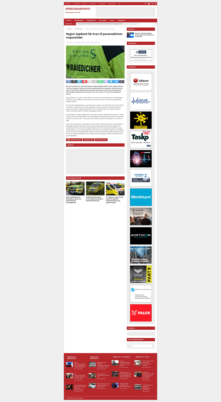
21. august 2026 (101, 388)
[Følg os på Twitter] (155, 3)
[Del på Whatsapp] (100, 81)
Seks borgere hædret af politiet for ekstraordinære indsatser (148, 363)
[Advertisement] (125, 12)
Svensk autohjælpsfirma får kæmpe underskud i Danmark (125, 363)
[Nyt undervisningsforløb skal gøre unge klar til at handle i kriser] (69, 375)
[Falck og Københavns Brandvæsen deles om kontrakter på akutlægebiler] (75, 188)
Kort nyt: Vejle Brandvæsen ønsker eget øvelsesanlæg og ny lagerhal (144, 34)
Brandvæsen (79, 20)
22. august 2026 (101, 378)
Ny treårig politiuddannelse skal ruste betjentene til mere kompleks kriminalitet (148, 375)
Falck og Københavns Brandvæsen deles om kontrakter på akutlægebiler (73, 199)
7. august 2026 (124, 378)
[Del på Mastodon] (105, 81)
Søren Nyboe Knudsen (84, 42)
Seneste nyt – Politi (142, 357)
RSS (119, 3)
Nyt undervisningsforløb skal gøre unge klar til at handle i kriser (79, 376)
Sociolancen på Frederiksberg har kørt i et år (103, 375)
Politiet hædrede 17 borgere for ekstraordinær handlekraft (148, 387)
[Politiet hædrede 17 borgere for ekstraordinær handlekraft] (137, 386)
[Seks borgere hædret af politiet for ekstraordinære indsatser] (137, 362)
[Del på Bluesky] (116, 81)
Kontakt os (93, 3)
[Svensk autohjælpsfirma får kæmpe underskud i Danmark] (115, 362)
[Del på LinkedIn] (79, 81)
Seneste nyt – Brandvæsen (71, 357)
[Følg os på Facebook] (152, 3)
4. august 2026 (147, 380)
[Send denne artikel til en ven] (89, 81)
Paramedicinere (88, 139)
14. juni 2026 (124, 388)
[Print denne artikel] (95, 81)
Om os (84, 3)
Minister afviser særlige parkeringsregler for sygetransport (103, 385)
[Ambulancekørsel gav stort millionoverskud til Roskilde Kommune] (95, 188)
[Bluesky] (148, 3)
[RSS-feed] (145, 3)
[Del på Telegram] (111, 81)
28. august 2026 (101, 368)
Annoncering (111, 3)
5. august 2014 (72, 42)
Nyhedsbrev (77, 3)
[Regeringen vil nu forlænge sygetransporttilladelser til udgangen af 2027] (92, 364)
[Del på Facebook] (68, 81)
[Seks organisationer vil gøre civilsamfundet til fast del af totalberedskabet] (69, 387)
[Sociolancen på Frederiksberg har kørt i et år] (92, 375)
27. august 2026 (79, 368)
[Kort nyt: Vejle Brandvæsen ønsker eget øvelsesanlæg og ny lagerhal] (130, 35)
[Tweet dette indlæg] (74, 81)
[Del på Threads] (121, 81)
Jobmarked (121, 20)
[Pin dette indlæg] (84, 81)
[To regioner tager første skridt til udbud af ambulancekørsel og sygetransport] (115, 188)
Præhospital (91, 20)
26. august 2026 (79, 391)
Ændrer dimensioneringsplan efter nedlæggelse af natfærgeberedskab (79, 365)
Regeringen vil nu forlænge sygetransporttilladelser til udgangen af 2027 (103, 365)
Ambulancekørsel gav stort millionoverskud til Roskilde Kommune (94, 199)
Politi (112, 20)
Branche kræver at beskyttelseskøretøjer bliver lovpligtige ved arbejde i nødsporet (125, 374)
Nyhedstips (102, 3)
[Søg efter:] (146, 23)
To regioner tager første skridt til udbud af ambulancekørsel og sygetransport (114, 199)
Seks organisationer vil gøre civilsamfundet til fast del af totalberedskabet (80, 387)
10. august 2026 (124, 367)
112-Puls (68, 20)
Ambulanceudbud (76, 139)
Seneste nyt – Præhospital (94, 357)
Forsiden (68, 3)
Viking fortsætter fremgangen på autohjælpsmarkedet (125, 385)
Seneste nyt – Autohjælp (121, 357)
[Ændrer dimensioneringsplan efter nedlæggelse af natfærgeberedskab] (69, 364)
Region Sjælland (101, 139)
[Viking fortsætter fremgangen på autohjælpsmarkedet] (115, 385)
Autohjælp (103, 20)
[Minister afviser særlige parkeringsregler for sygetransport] (92, 385)
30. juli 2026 (146, 391)
